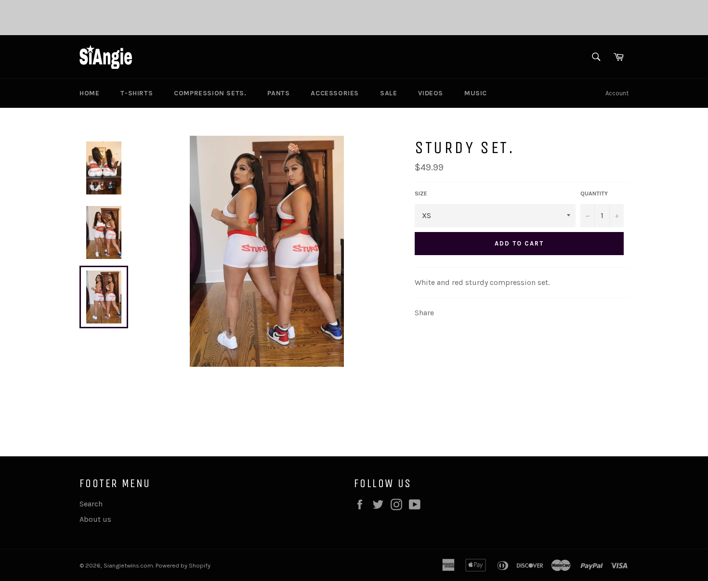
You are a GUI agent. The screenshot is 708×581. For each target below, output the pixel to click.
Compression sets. (210, 93)
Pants (278, 93)
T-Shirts (136, 93)
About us (95, 519)
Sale (388, 93)
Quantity (594, 193)
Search (91, 503)
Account (617, 93)
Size (421, 193)
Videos (430, 93)
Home (89, 93)
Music (475, 93)
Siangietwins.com (128, 565)
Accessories (335, 93)
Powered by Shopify (183, 565)
